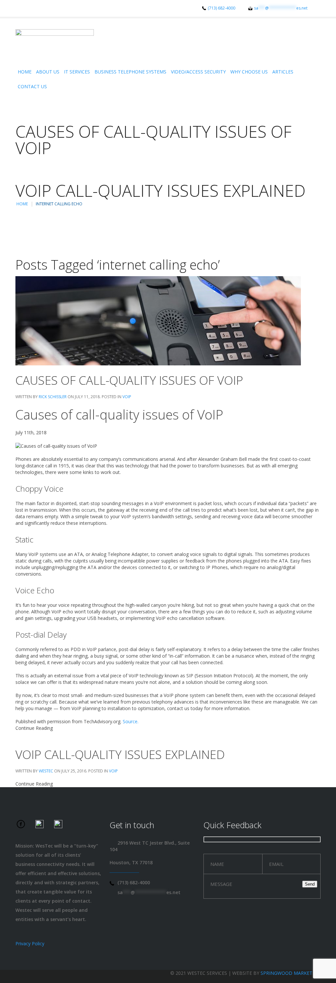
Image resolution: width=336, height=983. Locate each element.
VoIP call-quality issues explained (120, 755)
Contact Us (32, 86)
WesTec (46, 771)
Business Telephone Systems (130, 72)
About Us (47, 72)
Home (25, 72)
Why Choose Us (249, 72)
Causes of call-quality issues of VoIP (129, 380)
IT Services (77, 72)
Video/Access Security (198, 72)
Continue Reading (34, 728)
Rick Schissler (53, 396)
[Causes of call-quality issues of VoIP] (158, 320)
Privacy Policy (29, 943)
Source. (130, 721)
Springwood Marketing (291, 973)
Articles (282, 72)
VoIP (126, 396)
